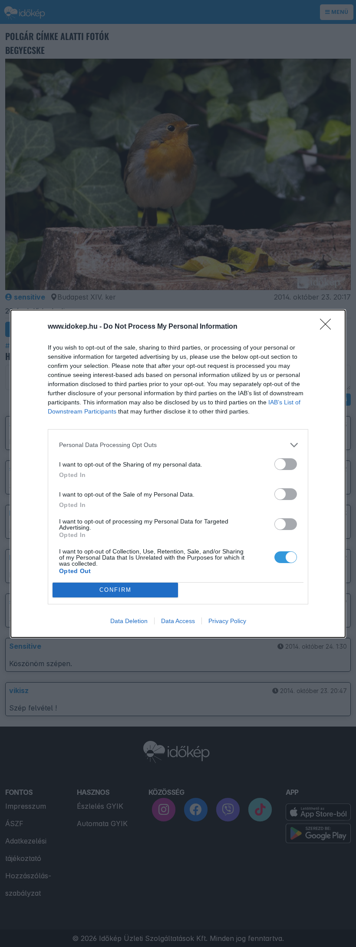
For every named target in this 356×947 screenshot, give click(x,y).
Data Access (178, 620)
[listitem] (178, 445)
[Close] (328, 327)
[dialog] (178, 473)
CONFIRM (115, 590)
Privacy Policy (227, 620)
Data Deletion (129, 620)
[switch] (285, 464)
